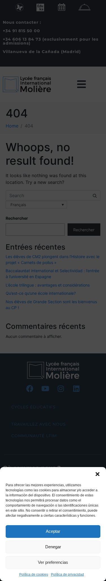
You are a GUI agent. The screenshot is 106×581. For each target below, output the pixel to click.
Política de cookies (33, 574)
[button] (97, 474)
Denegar (53, 546)
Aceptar (53, 531)
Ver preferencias (53, 562)
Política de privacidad (67, 574)
